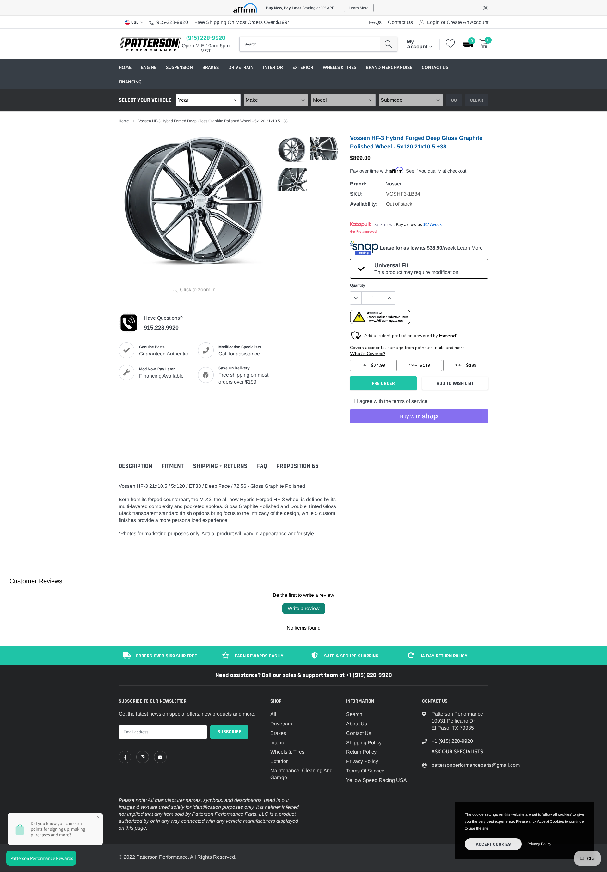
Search (354, 714)
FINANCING (130, 82)
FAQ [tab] (262, 466)
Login (433, 22)
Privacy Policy (362, 761)
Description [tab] (135, 466)
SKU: (356, 194)
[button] (467, 44)
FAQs (375, 22)
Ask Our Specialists (457, 751)
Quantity (357, 285)
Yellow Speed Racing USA (376, 780)
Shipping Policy (364, 742)
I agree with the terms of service (391, 401)
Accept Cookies (493, 844)
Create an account (467, 22)
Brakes (210, 67)
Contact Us (400, 22)
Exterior (302, 67)
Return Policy (361, 751)
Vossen (394, 183)
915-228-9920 (172, 22)
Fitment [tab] (173, 466)
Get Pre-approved (363, 231)
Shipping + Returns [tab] (220, 466)
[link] (125, 757)
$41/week (432, 224)
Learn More (470, 248)
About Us (356, 723)
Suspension (179, 67)
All (273, 714)
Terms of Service (365, 770)
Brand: (358, 183)
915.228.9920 (161, 327)
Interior (273, 67)
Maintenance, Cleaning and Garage (301, 774)
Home (125, 67)
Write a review (304, 608)
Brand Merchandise (389, 67)
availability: (363, 204)
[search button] (388, 44)
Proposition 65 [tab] (297, 466)
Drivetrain (241, 67)
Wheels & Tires (339, 67)
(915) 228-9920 (205, 38)
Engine (148, 67)
